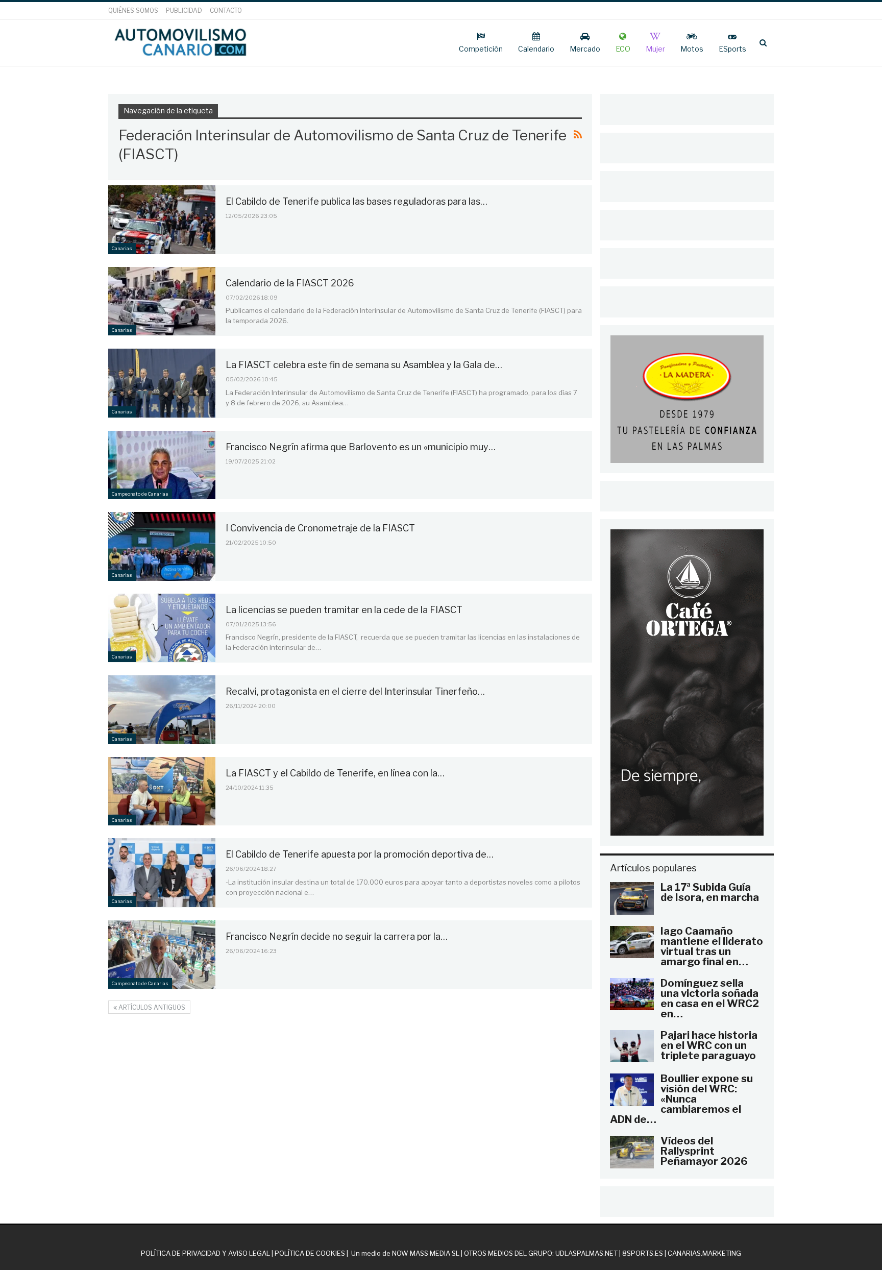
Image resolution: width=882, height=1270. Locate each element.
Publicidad (184, 10)
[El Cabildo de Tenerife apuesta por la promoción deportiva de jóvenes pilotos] (161, 872)
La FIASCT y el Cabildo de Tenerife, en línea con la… (335, 773)
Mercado (585, 48)
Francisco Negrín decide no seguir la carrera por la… (337, 936)
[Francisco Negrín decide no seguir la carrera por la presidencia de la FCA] (161, 954)
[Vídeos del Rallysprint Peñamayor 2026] (632, 1152)
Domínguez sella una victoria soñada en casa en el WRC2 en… (709, 998)
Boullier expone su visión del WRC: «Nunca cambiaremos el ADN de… (681, 1099)
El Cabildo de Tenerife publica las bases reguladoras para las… (356, 201)
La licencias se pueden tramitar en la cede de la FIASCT (344, 609)
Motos (691, 48)
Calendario (536, 48)
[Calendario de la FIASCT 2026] (161, 301)
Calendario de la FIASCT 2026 (290, 283)
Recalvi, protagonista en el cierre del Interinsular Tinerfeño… (355, 691)
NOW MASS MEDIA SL (425, 1253)
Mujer (655, 48)
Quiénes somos (133, 10)
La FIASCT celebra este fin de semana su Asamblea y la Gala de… (364, 364)
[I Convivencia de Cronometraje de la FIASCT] (161, 546)
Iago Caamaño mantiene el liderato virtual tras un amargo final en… (711, 946)
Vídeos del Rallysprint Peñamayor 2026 (704, 1151)
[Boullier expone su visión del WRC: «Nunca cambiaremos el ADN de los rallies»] (632, 1089)
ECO (623, 48)
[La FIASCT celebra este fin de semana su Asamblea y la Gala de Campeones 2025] (161, 383)
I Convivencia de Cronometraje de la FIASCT (320, 528)
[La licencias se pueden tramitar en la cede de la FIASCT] (161, 628)
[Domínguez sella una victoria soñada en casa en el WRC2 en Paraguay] (632, 994)
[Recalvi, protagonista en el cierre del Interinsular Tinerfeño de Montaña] (161, 709)
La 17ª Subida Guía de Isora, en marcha (709, 892)
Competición (481, 48)
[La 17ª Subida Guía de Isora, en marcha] (632, 898)
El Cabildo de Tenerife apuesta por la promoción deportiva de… (360, 854)
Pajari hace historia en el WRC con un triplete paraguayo (708, 1045)
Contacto (226, 10)
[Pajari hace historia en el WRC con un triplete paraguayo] (632, 1046)
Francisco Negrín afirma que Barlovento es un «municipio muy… (361, 447)
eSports (732, 48)
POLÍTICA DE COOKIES (310, 1253)
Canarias (122, 248)
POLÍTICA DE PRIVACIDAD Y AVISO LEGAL (205, 1253)
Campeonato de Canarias (140, 494)
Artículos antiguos (151, 1007)
